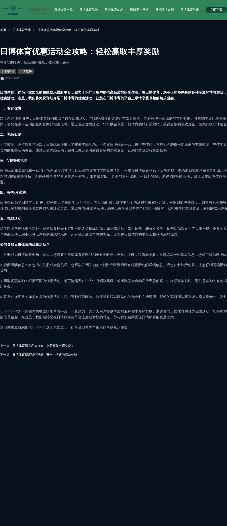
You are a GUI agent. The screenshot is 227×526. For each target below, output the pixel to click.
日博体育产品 (63, 10)
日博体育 (8, 71)
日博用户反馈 (139, 10)
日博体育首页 (38, 10)
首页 (3, 30)
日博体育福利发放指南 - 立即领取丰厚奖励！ (43, 345)
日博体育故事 (189, 10)
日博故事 (26, 71)
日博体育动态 (114, 10)
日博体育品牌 (88, 10)
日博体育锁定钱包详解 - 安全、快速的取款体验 (44, 354)
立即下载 (216, 10)
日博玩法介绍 (164, 10)
